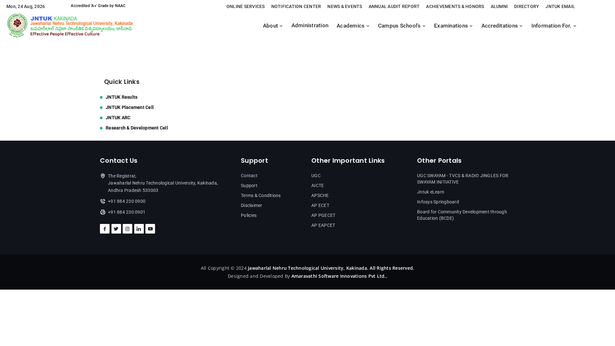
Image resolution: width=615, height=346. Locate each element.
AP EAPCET (323, 225)
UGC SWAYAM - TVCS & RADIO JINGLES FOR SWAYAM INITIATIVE (462, 179)
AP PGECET (323, 215)
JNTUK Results (121, 97)
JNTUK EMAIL (560, 6)
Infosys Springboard (438, 201)
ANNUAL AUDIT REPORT (394, 6)
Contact (249, 175)
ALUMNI (499, 6)
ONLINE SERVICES (245, 6)
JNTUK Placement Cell (130, 107)
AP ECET (320, 205)
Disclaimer (251, 205)
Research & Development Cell (137, 127)
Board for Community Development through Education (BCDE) (462, 215)
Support (249, 185)
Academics (351, 26)
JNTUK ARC (118, 117)
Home (107, 46)
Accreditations (500, 26)
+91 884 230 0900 (126, 201)
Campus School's (400, 26)
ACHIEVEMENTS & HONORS (455, 6)
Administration (310, 25)
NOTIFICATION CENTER (296, 6)
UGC (316, 175)
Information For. (552, 26)
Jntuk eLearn (430, 191)
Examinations (451, 26)
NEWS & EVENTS (344, 6)
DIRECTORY (526, 6)
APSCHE (320, 195)
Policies (249, 215)
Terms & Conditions (261, 195)
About (271, 26)
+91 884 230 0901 (126, 212)
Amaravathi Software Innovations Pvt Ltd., (339, 276)
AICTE (317, 185)
